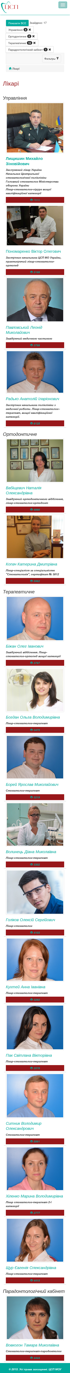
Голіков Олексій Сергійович (30, 919)
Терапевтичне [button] (19, 43)
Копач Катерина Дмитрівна (31, 564)
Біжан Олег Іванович (24, 646)
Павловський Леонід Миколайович (24, 329)
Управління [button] (17, 30)
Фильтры (50, 58)
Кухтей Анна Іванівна (25, 986)
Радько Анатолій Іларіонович (32, 398)
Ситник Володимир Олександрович (23, 1125)
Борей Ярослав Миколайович (32, 784)
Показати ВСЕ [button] (17, 23)
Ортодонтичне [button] (19, 36)
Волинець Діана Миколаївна (31, 851)
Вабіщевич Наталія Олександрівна (23, 490)
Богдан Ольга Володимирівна (33, 717)
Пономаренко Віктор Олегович (33, 251)
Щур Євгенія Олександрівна (31, 1267)
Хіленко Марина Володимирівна (34, 1196)
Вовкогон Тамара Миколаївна (32, 1345)
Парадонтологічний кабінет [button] (27, 49)
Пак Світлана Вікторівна (29, 1055)
